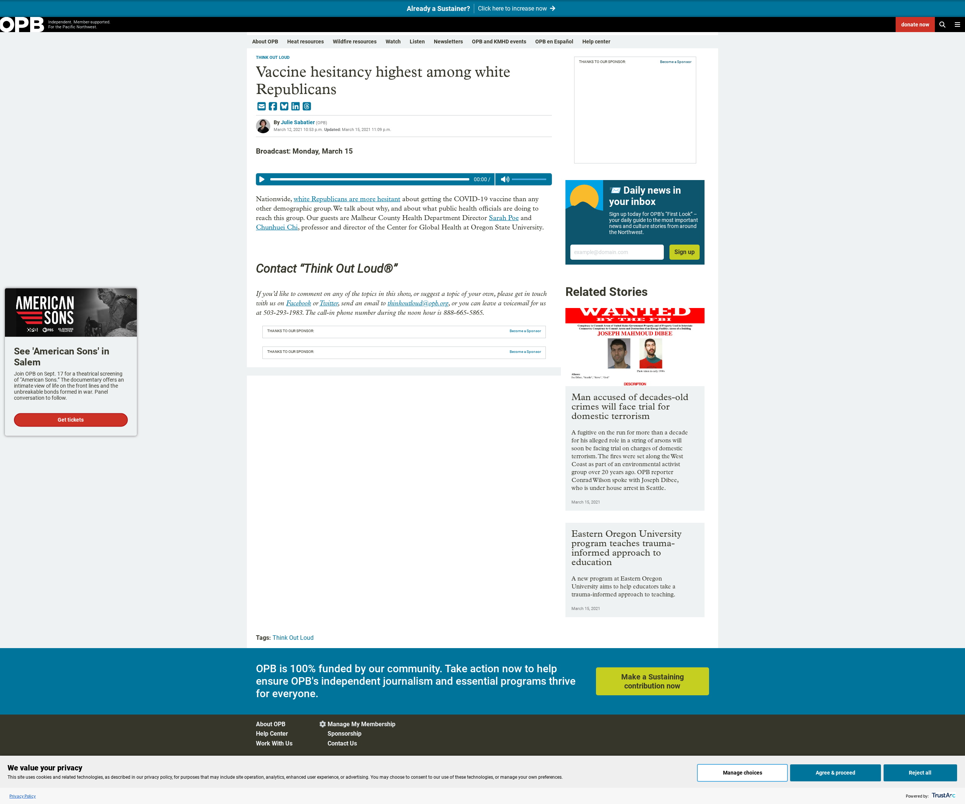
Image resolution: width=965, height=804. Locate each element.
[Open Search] (942, 24)
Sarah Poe (504, 218)
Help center (596, 42)
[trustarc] (943, 796)
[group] (404, 179)
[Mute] (505, 179)
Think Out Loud (273, 57)
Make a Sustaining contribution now (652, 681)
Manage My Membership (361, 724)
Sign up (684, 252)
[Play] (262, 179)
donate (915, 25)
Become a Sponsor (525, 331)
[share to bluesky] (284, 106)
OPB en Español (554, 42)
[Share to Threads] (306, 106)
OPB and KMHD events (499, 42)
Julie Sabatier (298, 122)
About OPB (265, 42)
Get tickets (71, 420)
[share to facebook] (273, 106)
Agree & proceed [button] (835, 773)
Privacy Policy (22, 796)
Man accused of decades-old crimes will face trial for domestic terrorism (629, 406)
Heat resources (305, 42)
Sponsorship (344, 733)
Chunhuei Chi (277, 227)
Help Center (272, 733)
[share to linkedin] (295, 106)
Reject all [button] (920, 773)
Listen (417, 42)
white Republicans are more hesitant (347, 199)
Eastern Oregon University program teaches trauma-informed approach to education (626, 547)
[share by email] (261, 106)
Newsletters (448, 42)
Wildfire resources (355, 42)
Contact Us (342, 743)
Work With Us (274, 743)
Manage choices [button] (742, 773)
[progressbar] (369, 179)
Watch (393, 42)
